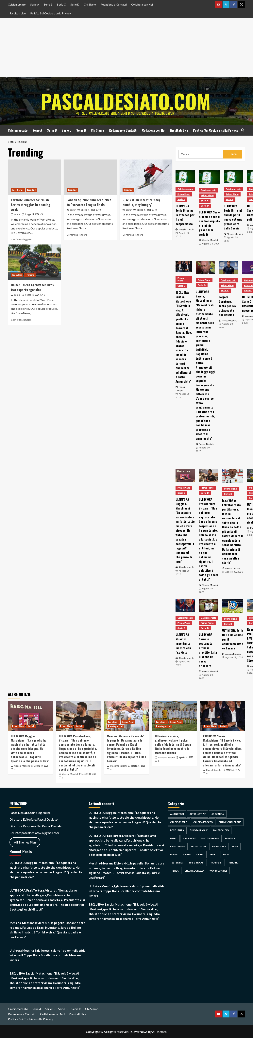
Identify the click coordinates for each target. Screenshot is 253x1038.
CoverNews (139, 1031)
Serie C (61, 4)
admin (17, 214)
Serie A (34, 4)
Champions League (230, 822)
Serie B (48, 4)
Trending (31, 190)
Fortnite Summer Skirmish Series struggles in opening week (30, 204)
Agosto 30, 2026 (41, 765)
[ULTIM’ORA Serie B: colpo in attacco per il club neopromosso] (185, 176)
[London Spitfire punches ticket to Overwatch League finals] (90, 177)
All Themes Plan (25, 842)
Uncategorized (115, 726)
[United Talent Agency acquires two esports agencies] (34, 262)
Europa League (199, 830)
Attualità (217, 814)
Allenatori (177, 814)
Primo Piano (183, 194)
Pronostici (219, 846)
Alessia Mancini (22, 765)
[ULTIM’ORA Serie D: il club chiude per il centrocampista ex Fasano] (232, 606)
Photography (210, 838)
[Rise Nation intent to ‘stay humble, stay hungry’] (146, 177)
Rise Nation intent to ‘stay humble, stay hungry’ (141, 202)
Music (173, 838)
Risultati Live (18, 13)
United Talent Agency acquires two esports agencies (32, 287)
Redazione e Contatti (113, 4)
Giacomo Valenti (118, 765)
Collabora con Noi (142, 4)
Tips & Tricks (196, 862)
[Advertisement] (126, 47)
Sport (227, 854)
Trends (174, 870)
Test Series (18, 190)
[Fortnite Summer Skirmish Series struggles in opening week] (34, 177)
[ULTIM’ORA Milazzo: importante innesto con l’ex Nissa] (185, 605)
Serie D (74, 4)
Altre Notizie (198, 814)
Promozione (198, 846)
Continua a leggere (21, 239)
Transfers (17, 274)
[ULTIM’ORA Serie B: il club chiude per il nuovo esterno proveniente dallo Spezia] (233, 176)
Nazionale (189, 838)
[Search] (242, 129)
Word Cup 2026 (218, 870)
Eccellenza (113, 722)
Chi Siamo (90, 4)
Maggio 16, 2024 (32, 214)
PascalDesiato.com (126, 101)
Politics (230, 838)
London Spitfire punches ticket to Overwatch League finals (89, 202)
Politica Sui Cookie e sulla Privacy (50, 13)
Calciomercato (17, 4)
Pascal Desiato (213, 770)
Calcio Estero (179, 822)
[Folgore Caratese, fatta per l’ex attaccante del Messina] (228, 267)
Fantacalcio (221, 830)
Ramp (235, 846)
